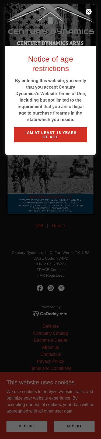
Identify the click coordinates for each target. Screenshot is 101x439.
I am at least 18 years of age (50, 134)
